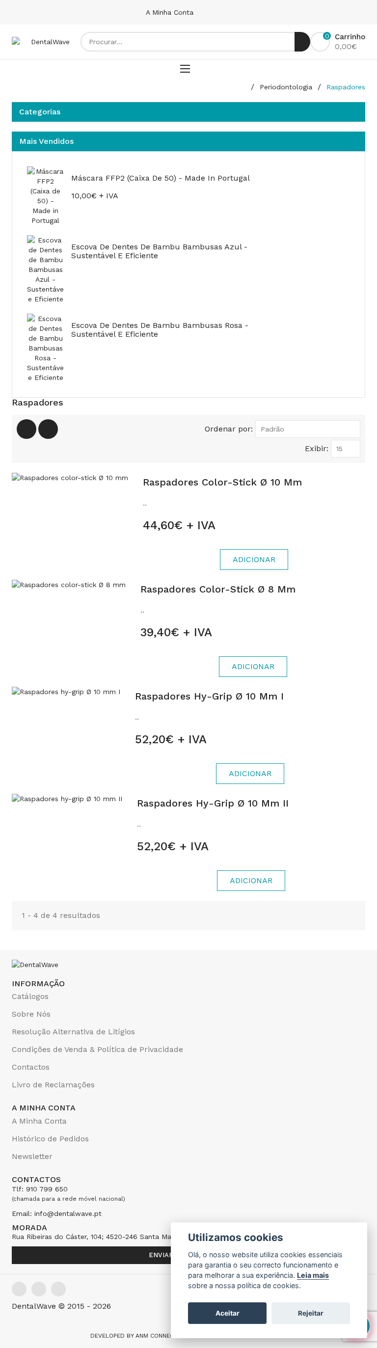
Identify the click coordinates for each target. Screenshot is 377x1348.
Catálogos (30, 996)
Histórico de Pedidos (50, 1138)
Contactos (31, 1067)
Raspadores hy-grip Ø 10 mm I (209, 696)
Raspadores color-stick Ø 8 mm (218, 589)
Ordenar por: (229, 428)
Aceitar (227, 1313)
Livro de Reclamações (53, 1084)
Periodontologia (286, 87)
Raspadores (345, 87)
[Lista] (48, 429)
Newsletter (32, 1156)
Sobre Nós (31, 1014)
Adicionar (254, 559)
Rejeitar (310, 1313)
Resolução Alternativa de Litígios (73, 1031)
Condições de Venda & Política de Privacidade (97, 1049)
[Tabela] (26, 429)
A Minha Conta (171, 12)
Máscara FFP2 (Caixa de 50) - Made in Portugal (160, 178)
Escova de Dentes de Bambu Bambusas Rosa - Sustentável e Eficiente (159, 330)
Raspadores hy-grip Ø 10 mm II (213, 803)
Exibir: (316, 448)
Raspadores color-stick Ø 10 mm (222, 482)
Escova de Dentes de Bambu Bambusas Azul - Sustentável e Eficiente (159, 251)
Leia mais (313, 1275)
